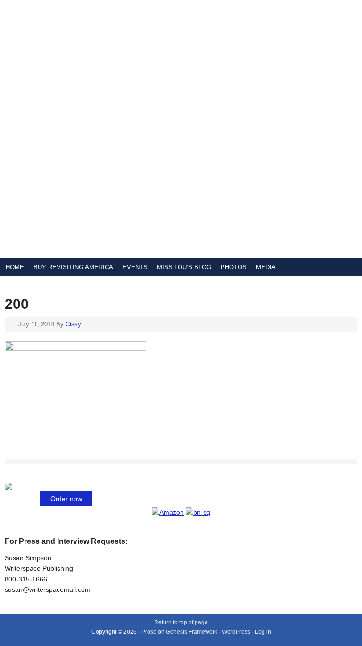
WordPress (236, 632)
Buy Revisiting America (73, 267)
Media (266, 267)
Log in (263, 632)
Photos (234, 267)
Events (135, 267)
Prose (148, 632)
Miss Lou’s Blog (184, 267)
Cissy (73, 324)
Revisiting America (113, 129)
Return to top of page (181, 622)
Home (15, 267)
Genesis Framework (191, 632)
